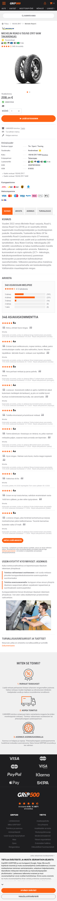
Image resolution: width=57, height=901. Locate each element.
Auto (4, 9)
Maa (14, 839)
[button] (42, 336)
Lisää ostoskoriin (30, 119)
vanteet (12, 9)
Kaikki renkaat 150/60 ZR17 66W (16, 176)
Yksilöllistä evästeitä (28, 897)
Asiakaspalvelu (43, 821)
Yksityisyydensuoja (43, 832)
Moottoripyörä (26, 9)
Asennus (30, 211)
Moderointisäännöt (43, 835)
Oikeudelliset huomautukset (42, 847)
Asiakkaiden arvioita (42, 828)
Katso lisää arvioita (13, 540)
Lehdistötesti (14, 821)
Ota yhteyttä (43, 824)
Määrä (5, 111)
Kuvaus (7, 211)
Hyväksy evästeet (28, 890)
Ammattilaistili (14, 832)
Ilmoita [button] (4, 332)
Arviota (18, 211)
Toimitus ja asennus (14, 828)
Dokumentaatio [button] (8, 645)
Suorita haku (30, 16)
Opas (14, 843)
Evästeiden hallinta (43, 843)
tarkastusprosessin (9, 551)
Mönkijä (40, 9)
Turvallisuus (45, 211)
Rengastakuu (14, 847)
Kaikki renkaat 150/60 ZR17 (14, 173)
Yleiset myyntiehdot (43, 839)
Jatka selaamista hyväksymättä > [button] (42, 856)
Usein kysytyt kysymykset (14, 835)
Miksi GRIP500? (14, 824)
